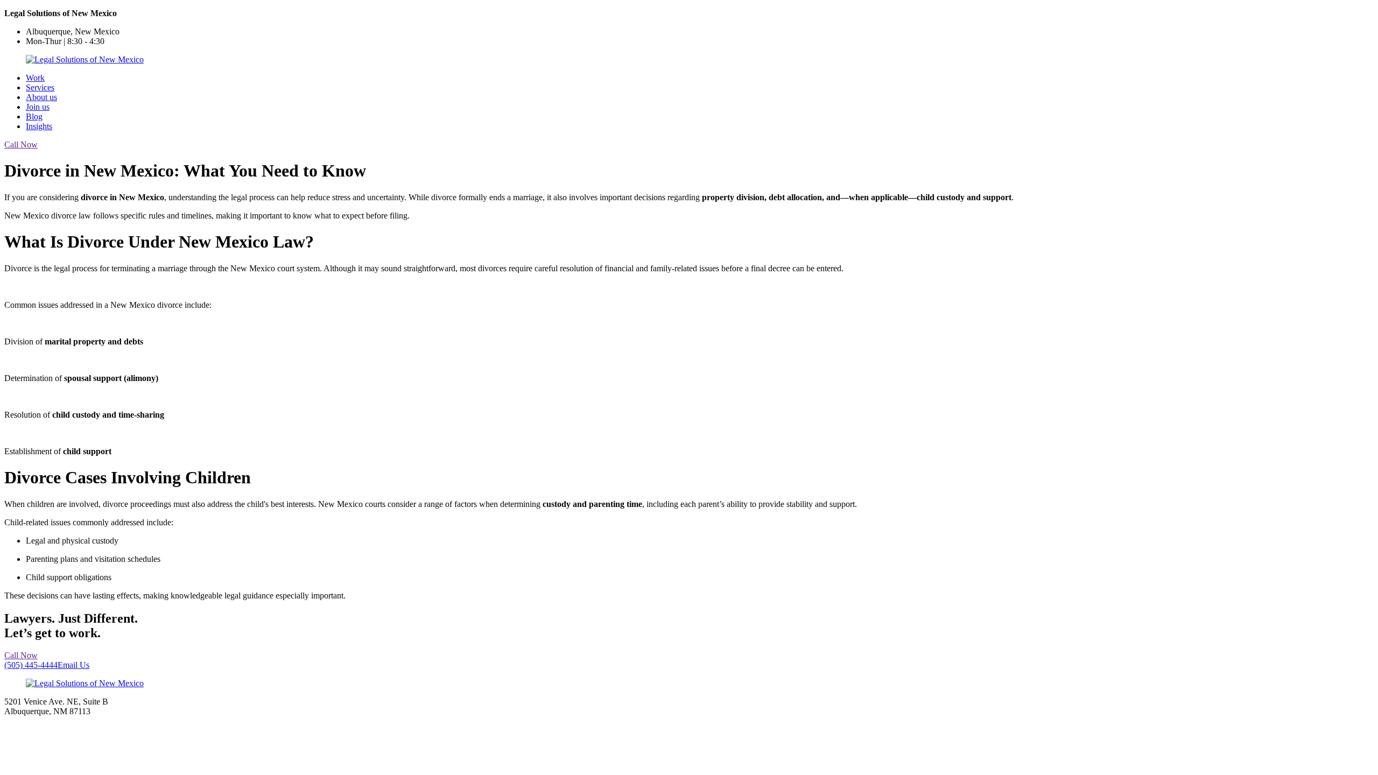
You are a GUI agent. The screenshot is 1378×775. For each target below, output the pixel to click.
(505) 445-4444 (31, 665)
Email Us (73, 665)
